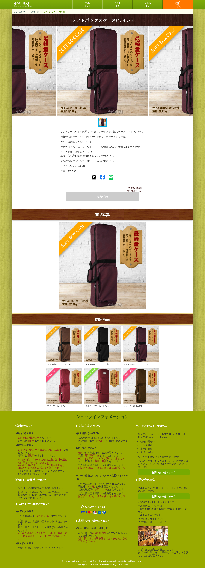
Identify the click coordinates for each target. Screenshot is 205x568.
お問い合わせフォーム (164, 472)
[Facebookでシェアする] (102, 177)
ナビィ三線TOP (20, 12)
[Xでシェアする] (94, 177)
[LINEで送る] (111, 177)
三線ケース (35, 12)
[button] (102, 122)
